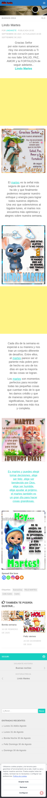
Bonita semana (9, 624)
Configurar (23, 793)
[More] (22, 578)
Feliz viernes (30, 636)
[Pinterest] (17, 578)
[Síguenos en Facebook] (44, 656)
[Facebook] (4, 578)
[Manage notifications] (41, 793)
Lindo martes (7, 594)
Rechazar (23, 787)
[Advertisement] (23, 102)
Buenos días (9, 18)
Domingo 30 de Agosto (15, 750)
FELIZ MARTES (31, 590)
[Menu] (44, 3)
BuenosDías (17, 590)
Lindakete (11, 30)
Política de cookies (20, 776)
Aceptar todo (23, 782)
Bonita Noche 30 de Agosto (17, 738)
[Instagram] (13, 578)
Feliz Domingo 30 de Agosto (17, 744)
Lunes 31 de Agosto (14, 732)
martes (15, 182)
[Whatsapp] (8, 578)
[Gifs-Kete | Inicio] (9, 3)
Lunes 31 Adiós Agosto (15, 726)
